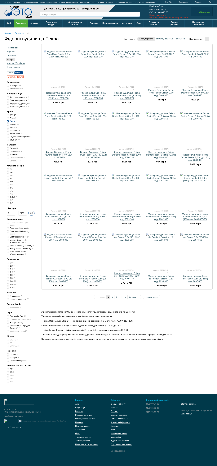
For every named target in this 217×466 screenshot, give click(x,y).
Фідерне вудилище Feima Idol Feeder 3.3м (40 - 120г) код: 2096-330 (127, 276)
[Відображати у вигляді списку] (211, 39)
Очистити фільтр (15, 77)
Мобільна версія (14, 427)
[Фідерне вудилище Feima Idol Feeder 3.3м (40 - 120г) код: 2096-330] (127, 248)
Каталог (7, 2)
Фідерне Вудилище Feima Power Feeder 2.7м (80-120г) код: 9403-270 (127, 95)
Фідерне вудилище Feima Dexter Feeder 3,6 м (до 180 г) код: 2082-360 (127, 217)
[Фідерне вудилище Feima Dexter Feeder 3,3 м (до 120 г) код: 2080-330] (127, 126)
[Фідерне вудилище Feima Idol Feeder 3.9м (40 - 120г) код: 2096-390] (161, 248)
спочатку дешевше (164, 39)
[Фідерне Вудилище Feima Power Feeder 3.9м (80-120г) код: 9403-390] (93, 126)
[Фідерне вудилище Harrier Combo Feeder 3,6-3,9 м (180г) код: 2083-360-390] (195, 188)
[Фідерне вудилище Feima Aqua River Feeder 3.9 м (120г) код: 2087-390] (58, 64)
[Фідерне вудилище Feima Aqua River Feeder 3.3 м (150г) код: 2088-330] (93, 64)
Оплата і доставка (30, 2)
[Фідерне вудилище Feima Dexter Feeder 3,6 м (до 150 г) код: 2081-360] (58, 188)
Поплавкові (12, 48)
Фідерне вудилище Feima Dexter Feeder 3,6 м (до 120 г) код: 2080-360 (161, 155)
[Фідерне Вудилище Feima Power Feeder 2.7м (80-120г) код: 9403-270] (127, 64)
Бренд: (10, 73)
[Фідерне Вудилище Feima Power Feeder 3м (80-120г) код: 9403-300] (161, 64)
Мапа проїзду (186, 414)
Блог (94, 2)
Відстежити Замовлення (145, 2)
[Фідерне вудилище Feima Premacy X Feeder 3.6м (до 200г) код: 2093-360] (93, 248)
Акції (9, 23)
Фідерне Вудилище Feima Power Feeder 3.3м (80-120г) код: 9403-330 (195, 93)
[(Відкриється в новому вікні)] (11, 421)
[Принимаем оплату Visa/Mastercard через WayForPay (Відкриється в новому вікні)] (42, 421)
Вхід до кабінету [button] (118, 404)
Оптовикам (84, 2)
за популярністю (145, 39)
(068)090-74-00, (52, 9)
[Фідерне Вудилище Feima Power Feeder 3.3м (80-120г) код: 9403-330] (195, 64)
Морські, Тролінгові (16, 63)
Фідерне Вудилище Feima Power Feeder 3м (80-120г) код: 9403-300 (161, 93)
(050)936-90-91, (71, 9)
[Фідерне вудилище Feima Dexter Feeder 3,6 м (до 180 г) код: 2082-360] (127, 188)
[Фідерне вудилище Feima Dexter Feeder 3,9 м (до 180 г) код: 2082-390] (161, 188)
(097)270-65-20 (90, 9)
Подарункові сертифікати (198, 23)
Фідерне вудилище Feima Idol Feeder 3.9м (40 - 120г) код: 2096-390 (161, 279)
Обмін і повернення (48, 2)
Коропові (11, 51)
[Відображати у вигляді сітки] (207, 39)
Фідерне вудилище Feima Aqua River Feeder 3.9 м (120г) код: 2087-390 (58, 95)
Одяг (139, 23)
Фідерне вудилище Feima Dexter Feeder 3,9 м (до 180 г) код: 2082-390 (161, 217)
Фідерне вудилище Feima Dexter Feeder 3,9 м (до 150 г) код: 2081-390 (92, 217)
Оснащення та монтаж (75, 23)
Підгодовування (110, 23)
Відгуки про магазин (124, 2)
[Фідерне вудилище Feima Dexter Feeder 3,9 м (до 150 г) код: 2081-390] (93, 188)
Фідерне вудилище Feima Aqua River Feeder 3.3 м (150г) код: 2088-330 (93, 95)
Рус (166, 2)
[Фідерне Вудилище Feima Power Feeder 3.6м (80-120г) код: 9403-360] (58, 126)
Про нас (16, 2)
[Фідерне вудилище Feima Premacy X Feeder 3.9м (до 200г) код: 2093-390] (58, 248)
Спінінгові (11, 55)
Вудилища (21, 23)
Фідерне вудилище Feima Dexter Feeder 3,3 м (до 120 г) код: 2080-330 (127, 155)
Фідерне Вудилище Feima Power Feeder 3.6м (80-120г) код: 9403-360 (58, 155)
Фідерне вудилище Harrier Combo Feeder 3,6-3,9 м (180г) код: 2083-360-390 (195, 217)
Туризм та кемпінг (154, 23)
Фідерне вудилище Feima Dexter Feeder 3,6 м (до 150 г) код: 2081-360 (58, 217)
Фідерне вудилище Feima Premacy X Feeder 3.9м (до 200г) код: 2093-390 (58, 279)
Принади (94, 23)
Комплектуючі (13, 67)
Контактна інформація (68, 2)
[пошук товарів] (137, 14)
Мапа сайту (116, 437)
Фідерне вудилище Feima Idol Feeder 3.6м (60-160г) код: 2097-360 (195, 279)
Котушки (34, 23)
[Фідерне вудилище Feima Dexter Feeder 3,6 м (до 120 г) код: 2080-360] (161, 126)
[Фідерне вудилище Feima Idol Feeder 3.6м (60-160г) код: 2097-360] (195, 248)
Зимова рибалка (174, 23)
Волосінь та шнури (51, 23)
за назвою (180, 39)
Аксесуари (127, 23)
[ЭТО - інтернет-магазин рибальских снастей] (19, 402)
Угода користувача (106, 2)
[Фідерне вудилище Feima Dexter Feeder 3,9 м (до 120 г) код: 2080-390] (195, 126)
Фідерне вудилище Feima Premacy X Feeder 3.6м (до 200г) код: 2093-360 (92, 279)
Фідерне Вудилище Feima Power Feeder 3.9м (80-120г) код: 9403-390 (93, 155)
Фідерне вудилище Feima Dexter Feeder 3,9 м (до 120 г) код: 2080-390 (195, 157)
